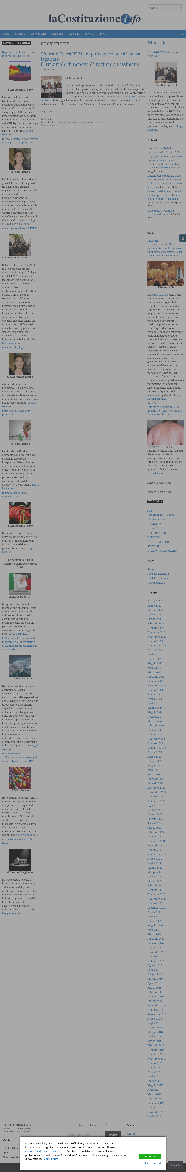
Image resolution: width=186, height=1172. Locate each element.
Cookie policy (50, 1158)
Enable (150, 1156)
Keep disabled (152, 1163)
